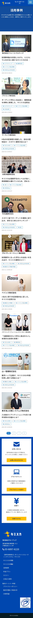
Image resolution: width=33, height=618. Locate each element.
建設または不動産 (8, 303)
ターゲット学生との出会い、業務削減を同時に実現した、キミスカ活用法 (16, 101)
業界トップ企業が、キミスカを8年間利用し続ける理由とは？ (16, 376)
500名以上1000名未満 (9, 70)
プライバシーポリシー (10, 586)
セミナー (6, 575)
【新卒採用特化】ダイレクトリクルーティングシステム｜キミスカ (16, 556)
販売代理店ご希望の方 (10, 590)
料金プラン (6, 571)
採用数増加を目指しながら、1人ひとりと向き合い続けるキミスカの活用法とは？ (16, 58)
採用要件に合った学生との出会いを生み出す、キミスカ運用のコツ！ (16, 258)
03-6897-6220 (20, 2)
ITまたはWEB (7, 145)
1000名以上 (7, 188)
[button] (30, 2)
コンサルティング (8, 63)
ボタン (16, 452)
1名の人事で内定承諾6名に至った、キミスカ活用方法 (16, 297)
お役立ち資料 (7, 579)
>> (24, 433)
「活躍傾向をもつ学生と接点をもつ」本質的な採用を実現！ (16, 337)
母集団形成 (19, 63)
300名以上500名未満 (9, 306)
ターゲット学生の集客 (9, 66)
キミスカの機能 (8, 564)
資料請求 (26, 4)
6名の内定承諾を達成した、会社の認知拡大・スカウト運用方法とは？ (16, 140)
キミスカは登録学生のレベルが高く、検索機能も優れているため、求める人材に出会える (16, 179)
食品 (20, 227)
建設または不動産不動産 (9, 266)
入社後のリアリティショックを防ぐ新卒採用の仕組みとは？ (16, 415)
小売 (5, 184)
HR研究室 (6, 594)
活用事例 (6, 568)
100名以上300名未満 (9, 148)
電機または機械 (7, 381)
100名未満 (6, 109)
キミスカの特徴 (8, 560)
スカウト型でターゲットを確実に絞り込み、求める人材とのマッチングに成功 (16, 219)
